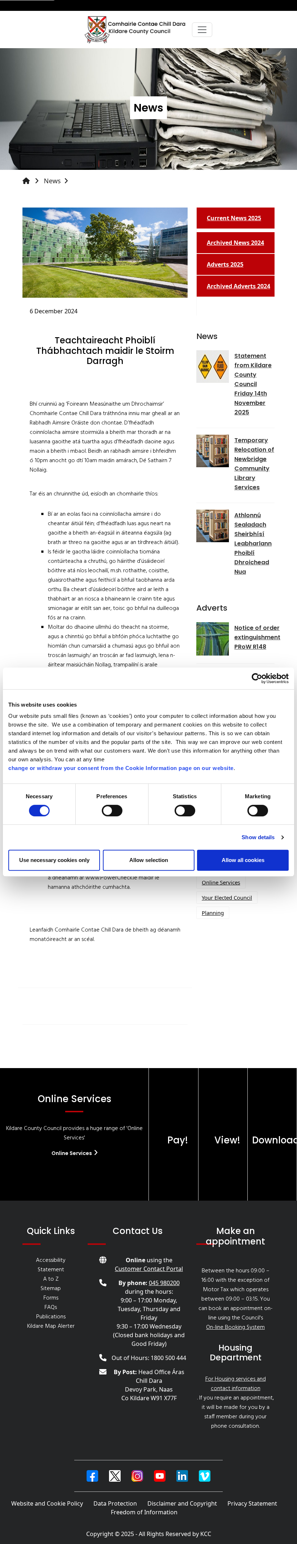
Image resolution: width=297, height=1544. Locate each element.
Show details (258, 837)
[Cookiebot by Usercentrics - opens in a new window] (257, 678)
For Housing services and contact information (235, 1383)
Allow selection (148, 860)
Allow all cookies (243, 860)
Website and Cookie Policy (47, 1503)
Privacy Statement (252, 1503)
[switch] (112, 810)
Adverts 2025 (225, 264)
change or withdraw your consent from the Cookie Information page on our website (121, 768)
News (52, 180)
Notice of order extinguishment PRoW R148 (257, 637)
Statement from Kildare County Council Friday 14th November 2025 (253, 384)
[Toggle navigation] (202, 29)
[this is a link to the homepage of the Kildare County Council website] (32, 181)
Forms (50, 1298)
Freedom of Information (144, 1512)
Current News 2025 (234, 218)
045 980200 (164, 1283)
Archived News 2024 (235, 243)
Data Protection (115, 1503)
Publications (51, 1317)
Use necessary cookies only (54, 860)
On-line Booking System (235, 1327)
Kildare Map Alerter (51, 1326)
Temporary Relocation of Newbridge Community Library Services (254, 463)
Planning (213, 912)
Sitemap (51, 1288)
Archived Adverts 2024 (238, 286)
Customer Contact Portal (149, 1269)
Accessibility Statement (51, 1265)
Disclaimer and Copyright (182, 1503)
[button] (92, 1476)
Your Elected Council (227, 897)
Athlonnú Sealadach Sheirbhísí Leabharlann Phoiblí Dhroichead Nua (253, 543)
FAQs (51, 1307)
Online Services (221, 882)
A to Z (51, 1279)
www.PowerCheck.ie (111, 878)
